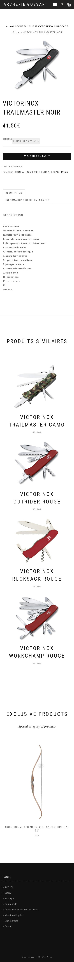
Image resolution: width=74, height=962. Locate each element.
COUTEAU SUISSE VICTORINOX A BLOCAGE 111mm (41, 172)
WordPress (47, 957)
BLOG (8, 892)
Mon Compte (11, 920)
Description (14, 193)
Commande (11, 904)
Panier (8, 926)
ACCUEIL (9, 887)
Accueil (10, 26)
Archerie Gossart (26, 4)
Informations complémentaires (28, 200)
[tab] (14, 193)
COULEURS (7, 139)
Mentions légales (14, 915)
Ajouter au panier (38, 156)
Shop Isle (26, 957)
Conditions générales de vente (21, 909)
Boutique (10, 898)
